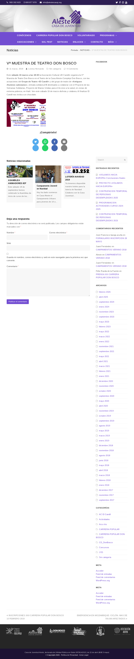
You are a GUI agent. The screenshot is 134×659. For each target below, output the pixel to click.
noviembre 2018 (106, 450)
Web (9, 243)
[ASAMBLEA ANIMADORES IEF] (20, 171)
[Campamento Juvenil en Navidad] (48, 174)
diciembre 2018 (106, 445)
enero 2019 (104, 440)
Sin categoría (55, 69)
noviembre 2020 (106, 386)
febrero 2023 (104, 326)
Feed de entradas (104, 574)
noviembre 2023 (106, 312)
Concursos (104, 547)
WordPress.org (103, 580)
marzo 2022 (104, 336)
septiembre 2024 (106, 302)
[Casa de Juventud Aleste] (67, 18)
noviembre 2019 (106, 411)
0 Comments (72, 69)
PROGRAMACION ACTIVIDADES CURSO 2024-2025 (110, 206)
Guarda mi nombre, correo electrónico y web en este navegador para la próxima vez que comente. (47, 259)
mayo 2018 (104, 465)
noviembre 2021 (106, 346)
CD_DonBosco (106, 542)
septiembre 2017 (106, 500)
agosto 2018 (104, 455)
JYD (101, 552)
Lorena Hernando (36, 69)
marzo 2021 (104, 366)
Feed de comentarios (105, 577)
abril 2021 (103, 361)
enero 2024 (104, 307)
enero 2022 (104, 341)
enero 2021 (104, 376)
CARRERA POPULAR (109, 529)
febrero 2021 (104, 371)
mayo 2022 (104, 331)
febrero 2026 (104, 292)
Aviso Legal (83, 655)
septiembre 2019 (106, 421)
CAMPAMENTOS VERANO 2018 (111, 250)
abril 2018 (103, 470)
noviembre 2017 (106, 495)
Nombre (11, 232)
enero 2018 (104, 485)
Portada (74, 50)
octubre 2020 (105, 391)
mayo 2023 (104, 322)
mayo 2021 (104, 356)
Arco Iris (103, 524)
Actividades (104, 519)
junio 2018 (103, 460)
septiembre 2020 (106, 396)
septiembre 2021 (106, 351)
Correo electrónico (58, 232)
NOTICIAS (84, 50)
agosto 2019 (104, 426)
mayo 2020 (104, 401)
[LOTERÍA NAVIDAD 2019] (77, 169)
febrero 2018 (104, 480)
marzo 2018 (104, 475)
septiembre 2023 (106, 317)
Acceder (100, 571)
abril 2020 (103, 406)
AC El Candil (105, 514)
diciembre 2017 (106, 490)
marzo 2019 (104, 435)
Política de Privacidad (69, 655)
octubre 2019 (105, 416)
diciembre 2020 (106, 381)
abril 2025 (103, 297)
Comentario (12, 266)
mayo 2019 (104, 430)
